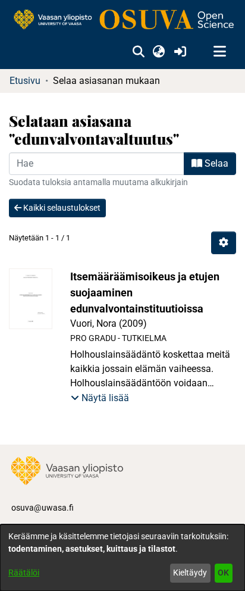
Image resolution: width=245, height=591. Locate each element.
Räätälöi (23, 572)
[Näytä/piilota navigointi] (219, 51)
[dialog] (122, 557)
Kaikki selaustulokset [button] (60, 207)
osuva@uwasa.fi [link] (42, 507)
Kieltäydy (190, 572)
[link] (122, 20)
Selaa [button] (215, 163)
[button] (138, 52)
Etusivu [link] (25, 80)
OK (223, 572)
